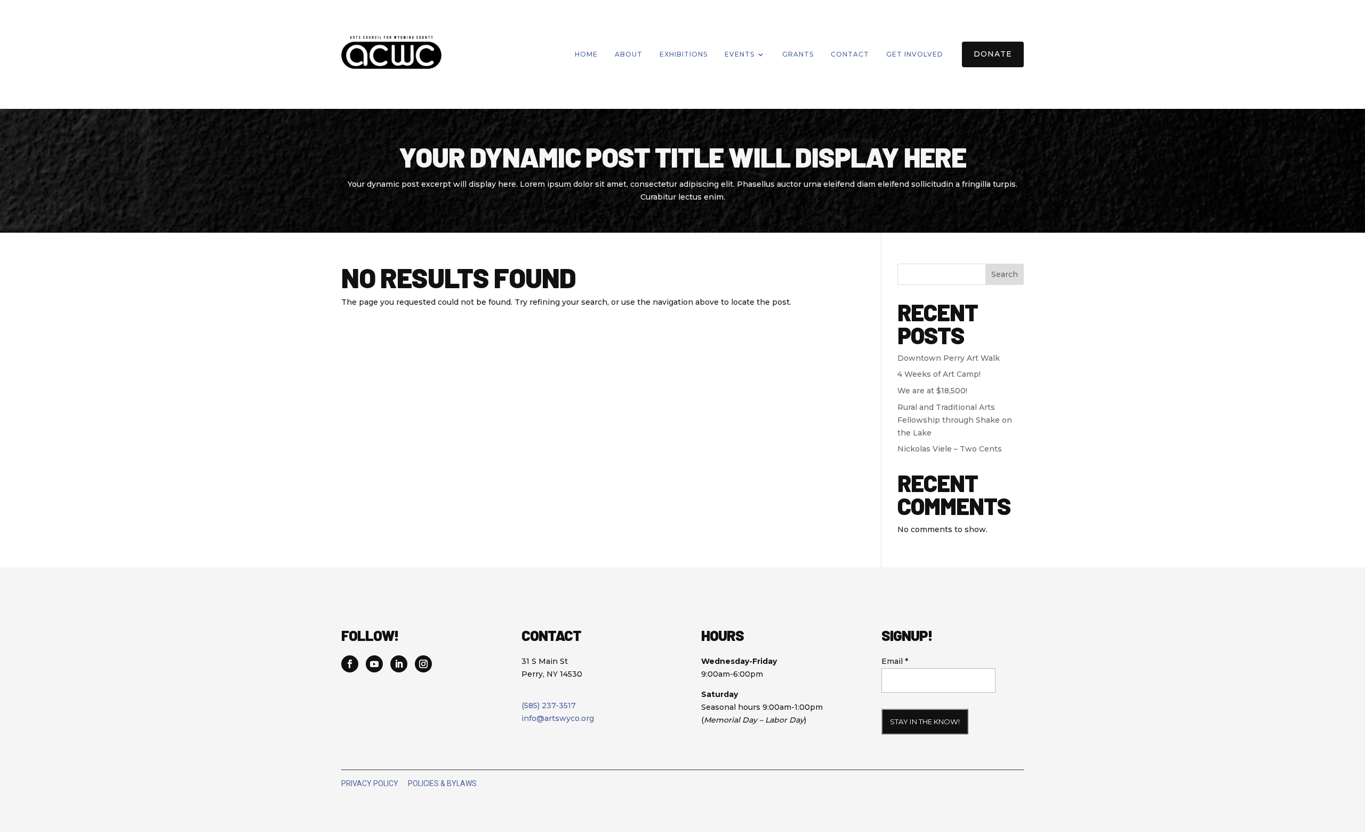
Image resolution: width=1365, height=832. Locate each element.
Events (739, 54)
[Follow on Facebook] (349, 663)
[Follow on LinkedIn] (398, 663)
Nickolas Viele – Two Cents (949, 449)
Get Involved (914, 54)
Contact (850, 54)
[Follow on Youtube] (374, 663)
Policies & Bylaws (442, 783)
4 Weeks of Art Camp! (939, 374)
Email (894, 661)
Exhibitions (684, 54)
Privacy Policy (369, 783)
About (629, 54)
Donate (993, 54)
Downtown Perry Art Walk (948, 358)
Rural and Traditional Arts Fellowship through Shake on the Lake (954, 420)
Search (1004, 274)
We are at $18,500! (932, 390)
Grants (798, 54)
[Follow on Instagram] (423, 663)
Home (586, 54)
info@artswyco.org (557, 718)
